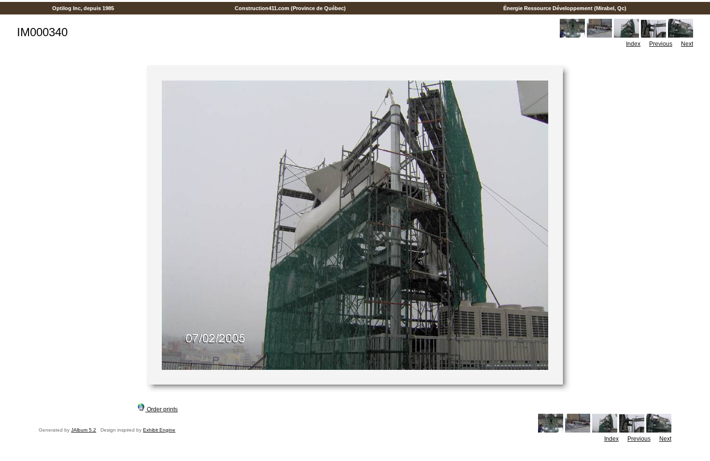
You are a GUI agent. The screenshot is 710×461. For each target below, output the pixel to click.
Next (687, 44)
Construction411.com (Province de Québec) (290, 8)
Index (633, 44)
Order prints (161, 409)
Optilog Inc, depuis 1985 (83, 8)
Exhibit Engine (159, 430)
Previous (660, 44)
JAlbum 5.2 (83, 430)
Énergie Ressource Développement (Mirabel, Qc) (564, 8)
